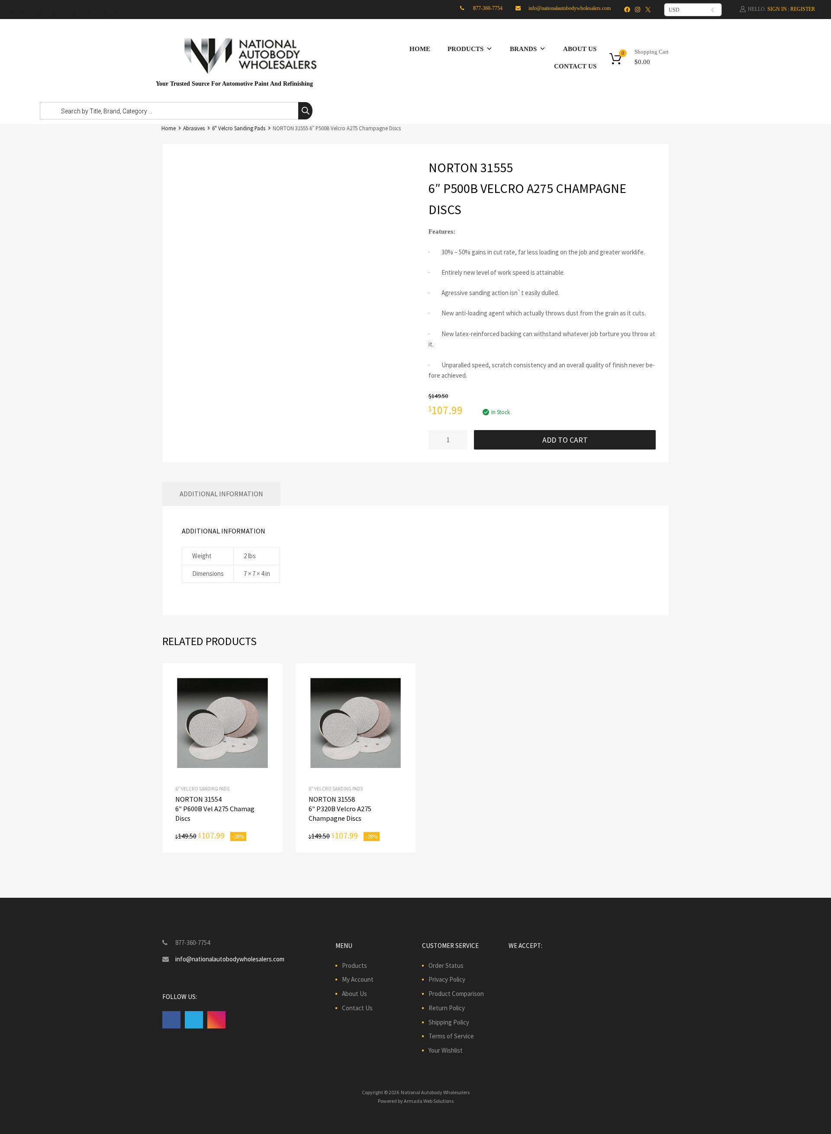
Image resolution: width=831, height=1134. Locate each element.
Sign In (777, 9)
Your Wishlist (445, 1050)
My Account (358, 979)
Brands (523, 48)
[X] (647, 9)
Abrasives (194, 128)
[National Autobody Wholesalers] (246, 76)
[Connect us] (171, 1019)
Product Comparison (456, 993)
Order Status (446, 965)
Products (465, 48)
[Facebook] (627, 9)
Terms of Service (451, 1036)
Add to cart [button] (222, 723)
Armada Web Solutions (429, 1101)
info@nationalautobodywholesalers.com (569, 8)
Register (802, 9)
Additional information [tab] (221, 493)
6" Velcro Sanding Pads (238, 128)
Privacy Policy (446, 979)
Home (419, 48)
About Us (579, 48)
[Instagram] (637, 9)
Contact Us (575, 66)
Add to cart (565, 440)
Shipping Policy (448, 1022)
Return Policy (446, 1008)
